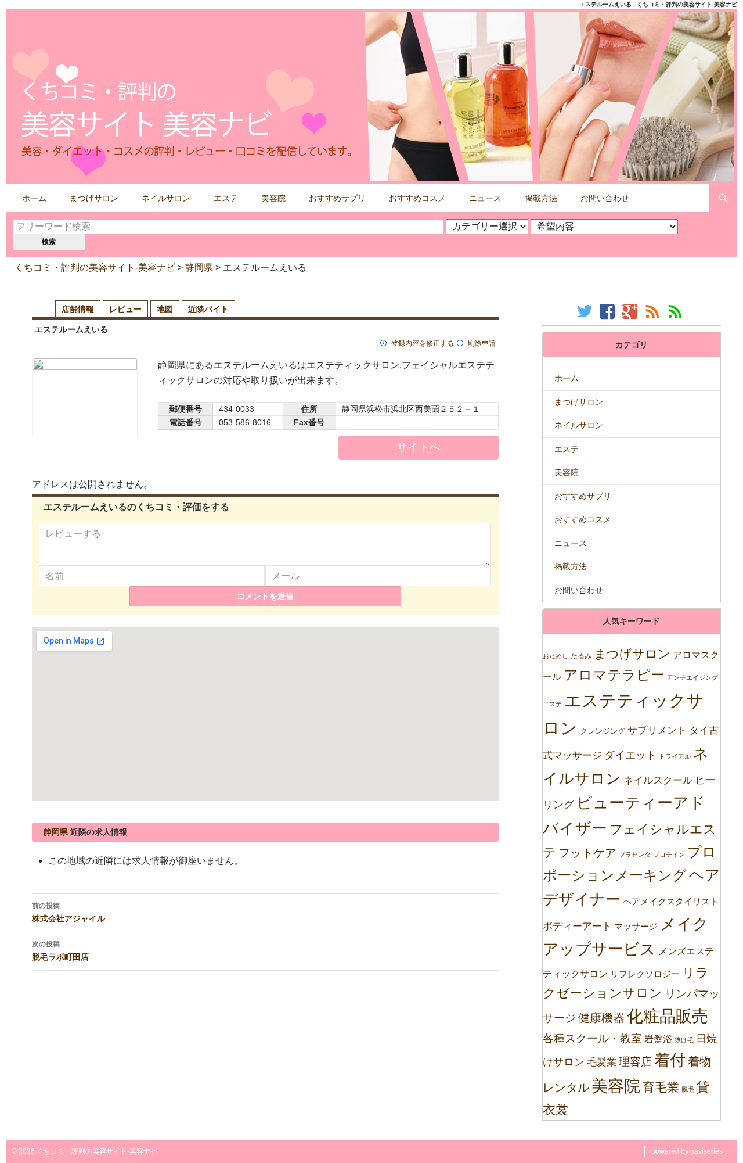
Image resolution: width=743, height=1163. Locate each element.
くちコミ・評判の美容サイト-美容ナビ (95, 267)
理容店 (635, 1062)
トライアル (675, 756)
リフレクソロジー (645, 974)
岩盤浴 (658, 1038)
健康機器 (601, 1017)
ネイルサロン (166, 198)
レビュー (125, 309)
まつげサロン (94, 198)
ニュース (485, 198)
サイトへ (418, 447)
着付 (670, 1060)
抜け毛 (684, 1039)
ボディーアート (577, 926)
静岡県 (199, 267)
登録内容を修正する (422, 343)
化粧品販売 (667, 1016)
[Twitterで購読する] (586, 311)
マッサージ (636, 926)
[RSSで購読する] (654, 311)
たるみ (581, 656)
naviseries (706, 1151)
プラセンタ (635, 854)
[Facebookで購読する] (608, 311)
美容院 (273, 198)
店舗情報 (78, 309)
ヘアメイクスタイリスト (671, 901)
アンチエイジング (692, 677)
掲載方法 (541, 198)
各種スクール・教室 (592, 1038)
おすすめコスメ (417, 198)
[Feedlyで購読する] (676, 311)
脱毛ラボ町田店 (60, 950)
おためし (555, 655)
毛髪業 (601, 1062)
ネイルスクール (657, 780)
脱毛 (687, 1089)
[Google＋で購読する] (631, 311)
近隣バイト (208, 309)
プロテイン (669, 854)
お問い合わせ (604, 198)
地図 (165, 309)
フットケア (587, 852)
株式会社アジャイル (68, 912)
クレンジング (602, 731)
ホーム (34, 198)
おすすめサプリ (337, 198)
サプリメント (657, 730)
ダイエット (630, 755)
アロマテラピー (614, 675)
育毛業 (661, 1087)
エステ (226, 198)
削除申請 (482, 343)
